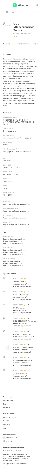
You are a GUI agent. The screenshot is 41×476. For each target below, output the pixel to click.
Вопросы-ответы (9, 417)
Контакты (6, 408)
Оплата (6, 421)
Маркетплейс (8, 400)
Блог (5, 404)
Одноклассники (11, 438)
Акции (5, 428)
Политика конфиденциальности (15, 454)
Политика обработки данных (14, 451)
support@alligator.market (18, 464)
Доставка (6, 424)
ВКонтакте (9, 441)
